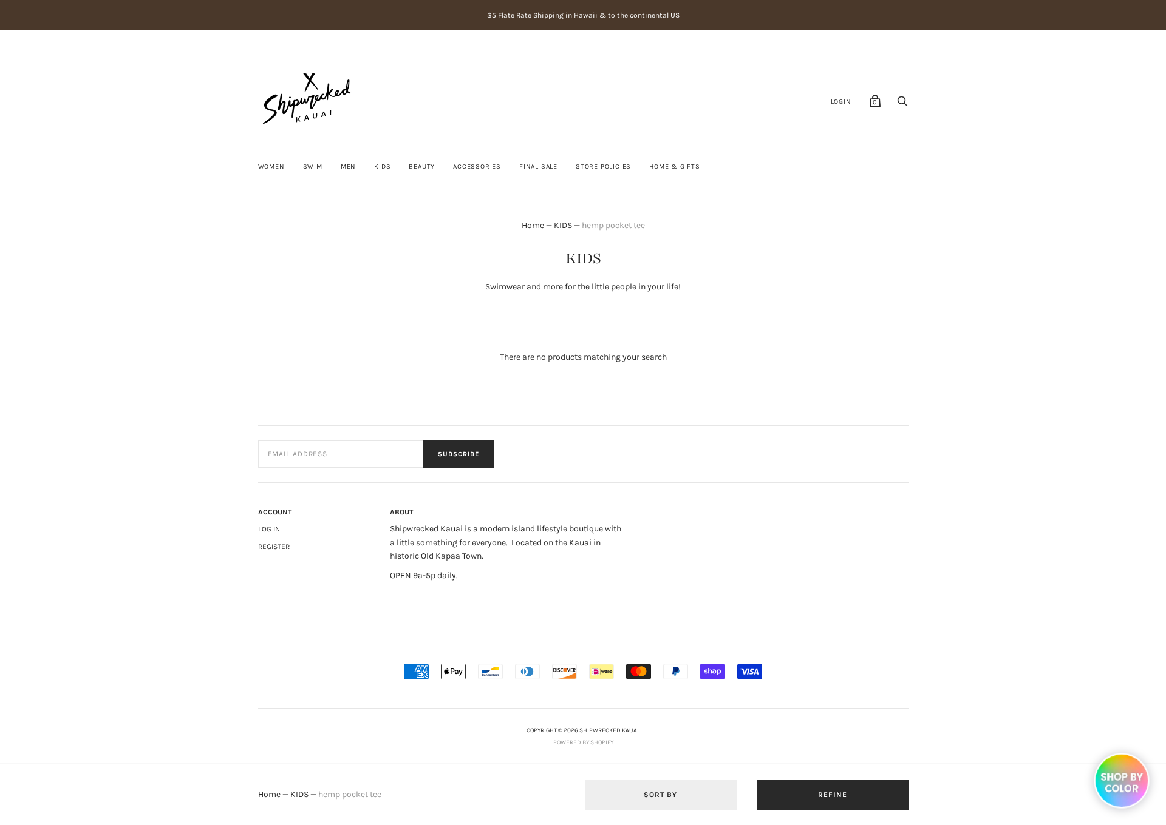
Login (841, 102)
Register (274, 546)
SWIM (312, 166)
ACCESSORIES (477, 166)
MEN (348, 166)
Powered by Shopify (583, 742)
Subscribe (458, 454)
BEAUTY (422, 166)
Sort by (660, 794)
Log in (269, 529)
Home (533, 225)
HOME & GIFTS (674, 166)
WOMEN (271, 166)
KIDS (382, 166)
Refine (832, 794)
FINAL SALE (538, 166)
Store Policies (603, 166)
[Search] (902, 104)
